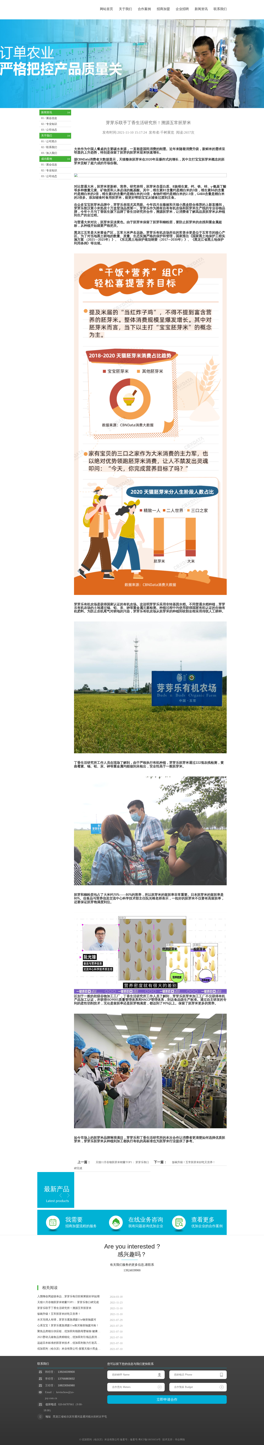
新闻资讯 (201, 9)
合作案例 (144, 9)
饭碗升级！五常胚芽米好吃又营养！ (193, 1162)
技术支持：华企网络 (173, 1439)
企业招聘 (182, 9)
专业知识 (51, 124)
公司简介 (51, 141)
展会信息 (51, 118)
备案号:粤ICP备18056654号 (145, 1439)
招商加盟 (163, 9)
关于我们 (125, 9)
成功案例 (46, 158)
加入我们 (51, 153)
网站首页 (106, 9)
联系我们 (220, 9)
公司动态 (51, 129)
